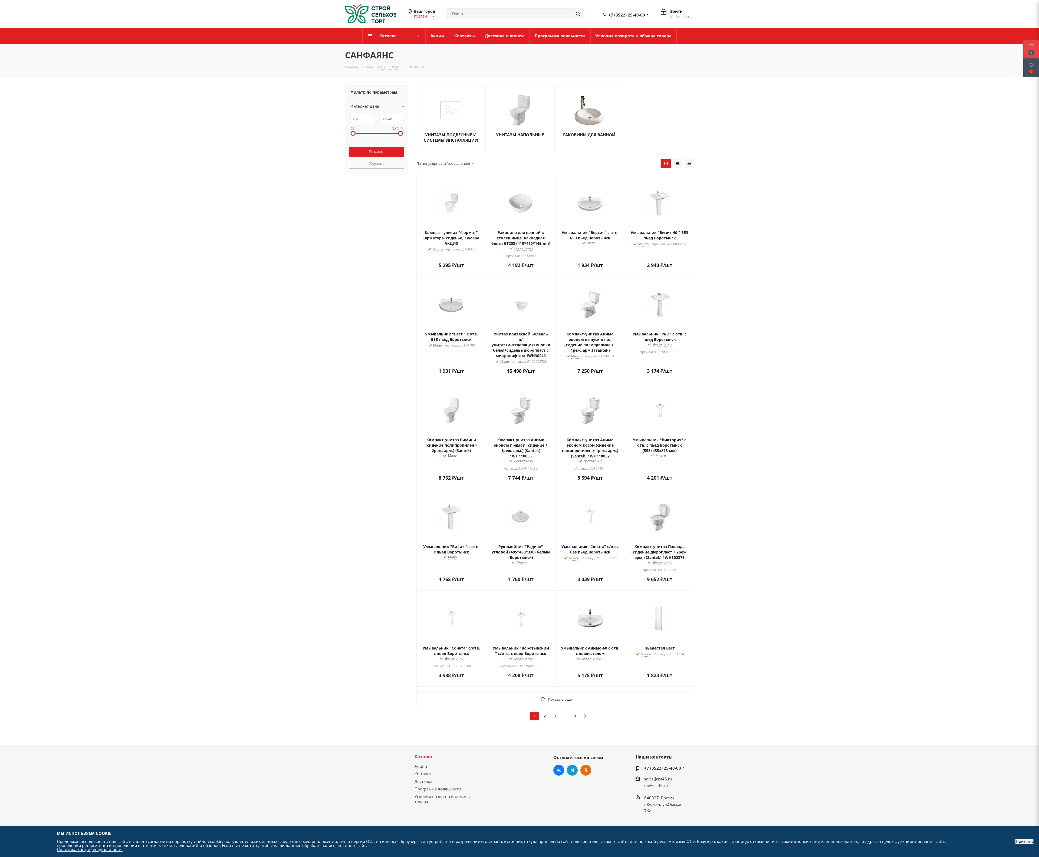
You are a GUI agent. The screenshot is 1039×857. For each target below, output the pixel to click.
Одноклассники (585, 770)
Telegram (572, 770)
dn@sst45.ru (656, 785)
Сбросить (377, 163)
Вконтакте (558, 770)
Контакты (424, 773)
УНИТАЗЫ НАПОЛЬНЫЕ (520, 134)
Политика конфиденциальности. (90, 849)
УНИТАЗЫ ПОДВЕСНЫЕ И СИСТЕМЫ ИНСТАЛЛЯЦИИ (451, 137)
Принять (1024, 841)
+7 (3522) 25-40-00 (626, 14)
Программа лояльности (438, 789)
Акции (421, 766)
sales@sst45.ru (658, 779)
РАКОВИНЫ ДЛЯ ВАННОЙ (589, 134)
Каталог (424, 757)
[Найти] (577, 13)
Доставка (423, 781)
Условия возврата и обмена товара (442, 799)
